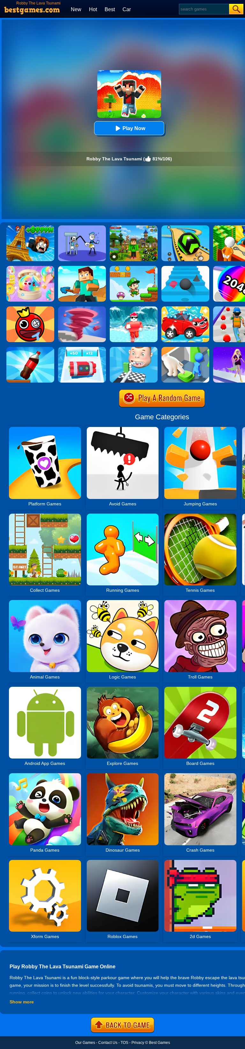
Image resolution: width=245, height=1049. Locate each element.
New (76, 9)
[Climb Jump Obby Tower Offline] (30, 227)
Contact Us (107, 1042)
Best (110, 9)
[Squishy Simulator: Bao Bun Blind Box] (30, 268)
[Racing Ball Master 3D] (185, 227)
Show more (22, 1001)
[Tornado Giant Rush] (82, 308)
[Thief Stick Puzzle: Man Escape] (82, 227)
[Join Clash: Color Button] (185, 349)
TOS (124, 1042)
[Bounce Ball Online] (30, 308)
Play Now (133, 128)
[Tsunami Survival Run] (134, 308)
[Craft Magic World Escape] (134, 227)
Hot (93, 9)
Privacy (137, 1042)
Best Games (159, 1042)
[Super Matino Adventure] (134, 268)
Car (126, 9)
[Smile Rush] (134, 349)
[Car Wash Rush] (185, 308)
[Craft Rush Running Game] (82, 268)
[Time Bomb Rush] (82, 349)
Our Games (85, 1042)
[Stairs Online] (185, 268)
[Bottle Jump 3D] (30, 349)
